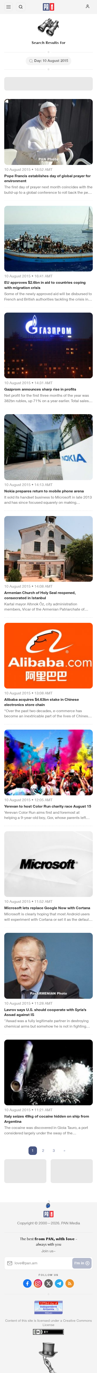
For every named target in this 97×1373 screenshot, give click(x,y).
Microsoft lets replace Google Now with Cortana (47, 908)
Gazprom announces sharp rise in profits (40, 389)
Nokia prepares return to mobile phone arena (44, 491)
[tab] (39, 1344)
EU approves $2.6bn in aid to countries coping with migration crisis (45, 285)
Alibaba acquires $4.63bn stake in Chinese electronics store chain (41, 702)
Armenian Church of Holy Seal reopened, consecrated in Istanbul (40, 595)
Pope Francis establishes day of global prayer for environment (47, 178)
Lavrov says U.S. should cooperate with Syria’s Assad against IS (45, 1012)
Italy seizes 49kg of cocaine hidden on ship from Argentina (46, 1119)
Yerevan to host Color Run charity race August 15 (47, 806)
